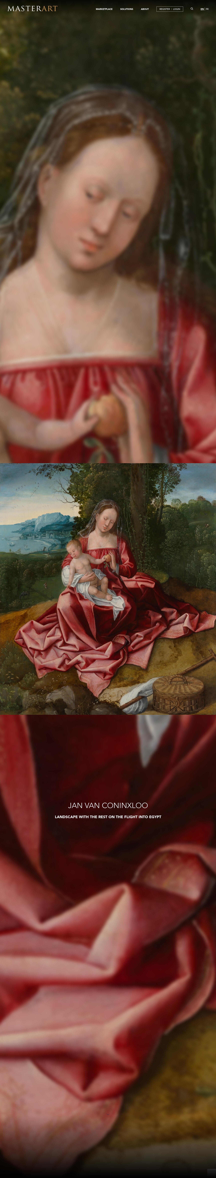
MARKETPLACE (104, 9)
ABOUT (145, 9)
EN (202, 9)
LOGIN (176, 9)
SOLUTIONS (126, 9)
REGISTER (165, 9)
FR (207, 9)
